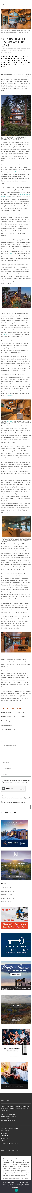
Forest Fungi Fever (6, 894)
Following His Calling (7, 891)
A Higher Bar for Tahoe (7, 898)
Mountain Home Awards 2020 (18, 50)
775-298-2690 (5, 1118)
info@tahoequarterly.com (8, 1120)
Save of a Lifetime (6, 901)
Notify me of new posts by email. (14, 802)
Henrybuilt (6, 334)
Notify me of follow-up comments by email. (16, 798)
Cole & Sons (9, 395)
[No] (30, 1186)
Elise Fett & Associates (17, 172)
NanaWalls (25, 655)
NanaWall (11, 253)
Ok (16, 1190)
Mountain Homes (6, 52)
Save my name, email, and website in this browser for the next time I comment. (16, 782)
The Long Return (6, 887)
